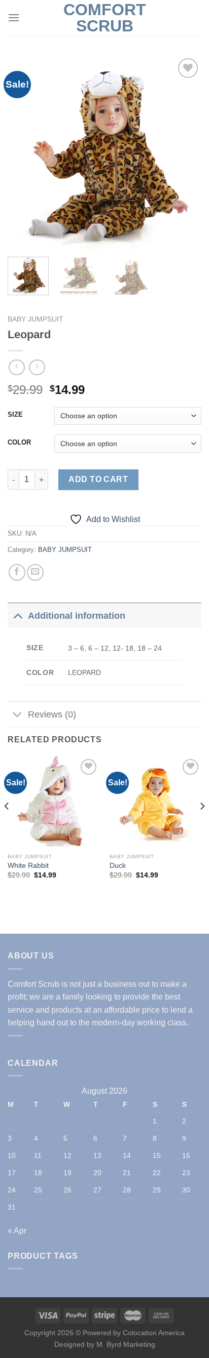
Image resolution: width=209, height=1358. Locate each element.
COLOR (19, 442)
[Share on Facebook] (17, 572)
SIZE (15, 414)
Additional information (76, 616)
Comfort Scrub (104, 18)
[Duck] (155, 802)
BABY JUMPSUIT (35, 319)
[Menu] (14, 17)
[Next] (185, 152)
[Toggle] (17, 615)
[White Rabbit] (53, 802)
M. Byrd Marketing (124, 1344)
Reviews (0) (52, 714)
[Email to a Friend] (35, 572)
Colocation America (154, 1333)
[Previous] (24, 152)
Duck (118, 865)
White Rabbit (28, 865)
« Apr (17, 1230)
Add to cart (98, 479)
